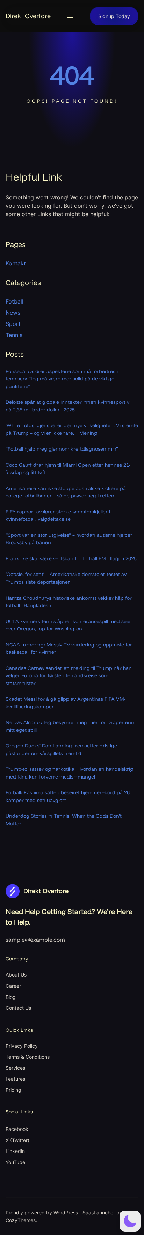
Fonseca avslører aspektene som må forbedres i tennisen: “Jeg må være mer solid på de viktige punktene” (62, 378)
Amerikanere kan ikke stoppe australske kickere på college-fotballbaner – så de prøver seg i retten (66, 492)
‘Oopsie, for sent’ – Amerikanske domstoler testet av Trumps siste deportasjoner (66, 578)
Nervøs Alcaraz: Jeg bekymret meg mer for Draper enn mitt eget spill (70, 726)
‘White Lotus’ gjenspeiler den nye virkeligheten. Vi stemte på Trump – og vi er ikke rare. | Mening (72, 429)
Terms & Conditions (28, 1057)
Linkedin (15, 1151)
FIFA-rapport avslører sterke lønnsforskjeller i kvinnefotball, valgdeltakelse (58, 515)
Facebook (17, 1129)
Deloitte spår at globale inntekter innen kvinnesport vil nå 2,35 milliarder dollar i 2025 (68, 406)
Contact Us (18, 1008)
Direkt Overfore (28, 16)
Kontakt (16, 263)
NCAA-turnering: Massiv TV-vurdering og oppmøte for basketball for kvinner (69, 649)
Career (13, 986)
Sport (13, 323)
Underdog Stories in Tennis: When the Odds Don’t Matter (64, 820)
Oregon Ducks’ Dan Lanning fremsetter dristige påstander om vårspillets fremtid (61, 750)
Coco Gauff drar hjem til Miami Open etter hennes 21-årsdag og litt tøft (68, 469)
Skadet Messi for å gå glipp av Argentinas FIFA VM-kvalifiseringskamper (65, 703)
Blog (11, 997)
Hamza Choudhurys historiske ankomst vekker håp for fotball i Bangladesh (69, 602)
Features (15, 1079)
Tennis (14, 334)
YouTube (15, 1162)
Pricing (13, 1090)
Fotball (14, 301)
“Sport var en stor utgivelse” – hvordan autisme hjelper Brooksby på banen (69, 539)
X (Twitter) (17, 1140)
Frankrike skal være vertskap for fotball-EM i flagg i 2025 (71, 558)
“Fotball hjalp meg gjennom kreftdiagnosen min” (62, 449)
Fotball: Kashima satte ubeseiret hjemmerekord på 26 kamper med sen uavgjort (68, 796)
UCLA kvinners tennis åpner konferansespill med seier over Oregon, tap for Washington (69, 625)
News (13, 312)
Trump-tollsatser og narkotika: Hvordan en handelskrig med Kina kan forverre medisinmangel (69, 773)
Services (15, 1068)
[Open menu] (70, 16)
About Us (16, 975)
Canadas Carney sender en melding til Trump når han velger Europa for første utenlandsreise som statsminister (69, 675)
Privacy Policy (22, 1046)
